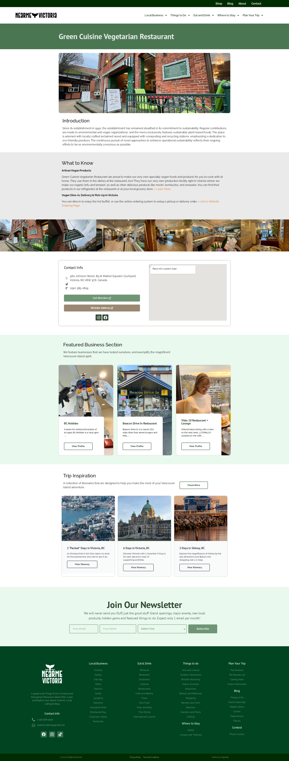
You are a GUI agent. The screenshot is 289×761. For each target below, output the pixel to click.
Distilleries (144, 679)
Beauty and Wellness (190, 693)
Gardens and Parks (191, 712)
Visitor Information (237, 684)
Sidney (98, 675)
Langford (98, 698)
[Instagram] (99, 317)
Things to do (191, 663)
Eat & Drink (144, 663)
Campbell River (98, 707)
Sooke (98, 693)
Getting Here (237, 679)
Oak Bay (98, 679)
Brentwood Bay (98, 712)
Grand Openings (237, 702)
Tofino (98, 684)
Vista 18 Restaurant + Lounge (194, 421)
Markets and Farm (190, 703)
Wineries (144, 670)
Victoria (98, 670)
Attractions (190, 689)
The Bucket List (237, 675)
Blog (237, 690)
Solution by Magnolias (220, 757)
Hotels (190, 730)
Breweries (144, 675)
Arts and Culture (190, 670)
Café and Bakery (144, 693)
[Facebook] (105, 317)
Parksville (98, 721)
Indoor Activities (190, 684)
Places (237, 721)
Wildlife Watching (190, 679)
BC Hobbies (71, 423)
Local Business (154, 15)
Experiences (237, 716)
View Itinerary (82, 564)
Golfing (190, 717)
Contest (237, 727)
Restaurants (144, 689)
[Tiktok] (60, 734)
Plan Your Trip (251, 15)
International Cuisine (144, 717)
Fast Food (144, 703)
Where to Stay (226, 15)
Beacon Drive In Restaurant (140, 423)
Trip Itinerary (237, 670)
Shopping (191, 698)
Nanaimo (98, 703)
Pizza (144, 698)
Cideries (144, 684)
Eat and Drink (201, 15)
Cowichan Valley (98, 717)
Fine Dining (145, 712)
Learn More (163, 189)
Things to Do (178, 15)
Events (237, 711)
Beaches (190, 707)
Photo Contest (237, 734)
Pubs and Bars (144, 707)
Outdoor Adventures (190, 675)
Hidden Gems (237, 707)
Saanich (98, 689)
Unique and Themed (191, 735)
